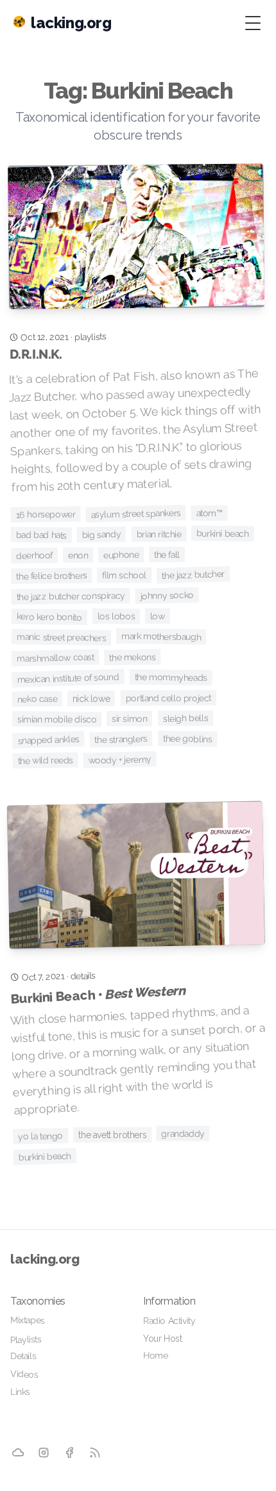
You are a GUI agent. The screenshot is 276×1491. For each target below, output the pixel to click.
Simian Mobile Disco (57, 718)
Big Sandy (101, 534)
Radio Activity (169, 1321)
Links (20, 1392)
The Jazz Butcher (193, 575)
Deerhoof (34, 555)
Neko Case (37, 699)
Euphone (121, 555)
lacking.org (45, 1259)
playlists (90, 336)
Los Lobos (116, 616)
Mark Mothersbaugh (161, 636)
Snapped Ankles (48, 739)
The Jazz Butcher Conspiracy (70, 596)
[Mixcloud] (18, 1452)
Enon (78, 555)
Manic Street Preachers (61, 637)
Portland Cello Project (168, 697)
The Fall (167, 555)
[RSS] (95, 1452)
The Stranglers (121, 739)
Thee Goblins (187, 738)
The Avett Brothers (112, 1135)
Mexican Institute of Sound (68, 678)
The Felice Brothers (51, 575)
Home (155, 1354)
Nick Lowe (91, 698)
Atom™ (209, 513)
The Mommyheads (170, 677)
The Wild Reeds (45, 759)
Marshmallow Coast (55, 658)
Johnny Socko (167, 595)
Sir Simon (129, 718)
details (83, 975)
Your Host (162, 1338)
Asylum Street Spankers (136, 513)
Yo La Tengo (40, 1135)
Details (23, 1356)
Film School (125, 575)
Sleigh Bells (185, 718)
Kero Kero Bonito (49, 616)
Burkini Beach (222, 533)
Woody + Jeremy (120, 759)
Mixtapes (27, 1320)
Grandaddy (183, 1133)
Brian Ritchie (158, 533)
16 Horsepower (45, 514)
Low (157, 616)
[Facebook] (69, 1452)
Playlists (26, 1339)
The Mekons (132, 656)
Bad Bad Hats (41, 535)
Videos (24, 1374)
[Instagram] (44, 1452)
